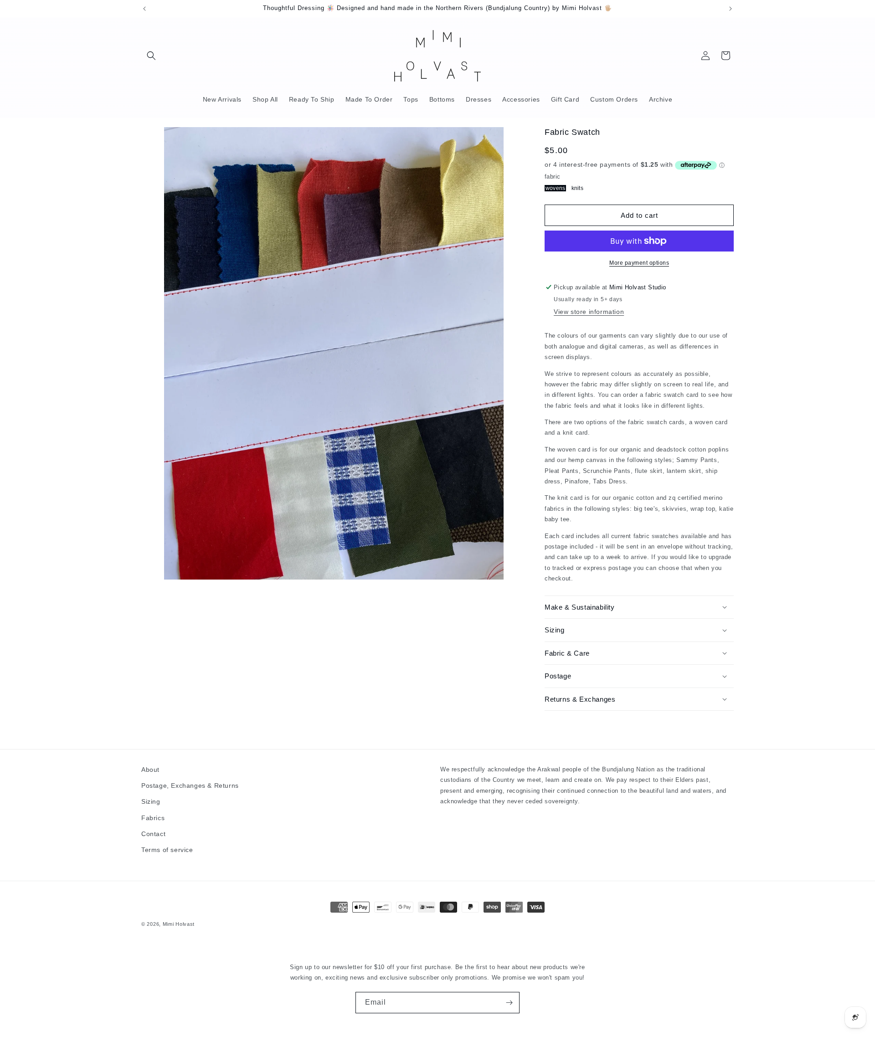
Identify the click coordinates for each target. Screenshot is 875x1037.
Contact (153, 833)
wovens (555, 188)
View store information (589, 311)
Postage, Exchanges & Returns (190, 785)
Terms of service (167, 849)
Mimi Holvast (179, 924)
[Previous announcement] (144, 8)
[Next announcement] (731, 8)
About (150, 769)
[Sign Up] (509, 1002)
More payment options (639, 263)
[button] (151, 56)
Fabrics (153, 817)
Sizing (150, 801)
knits (577, 188)
